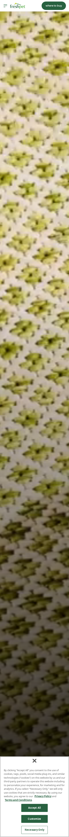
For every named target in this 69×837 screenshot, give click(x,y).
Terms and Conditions (18, 800)
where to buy (54, 5)
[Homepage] (17, 6)
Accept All (34, 807)
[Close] (34, 760)
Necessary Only (34, 829)
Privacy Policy (42, 796)
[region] (34, 796)
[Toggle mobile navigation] (5, 5)
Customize (34, 819)
